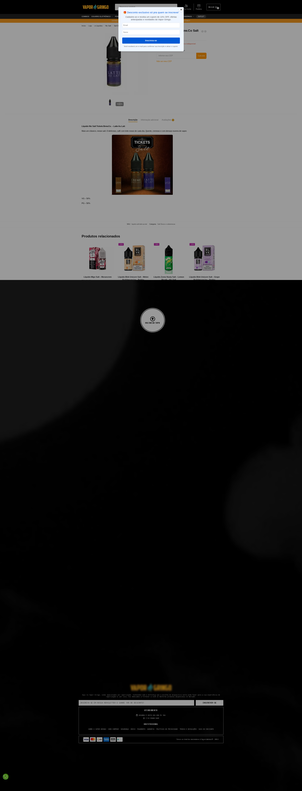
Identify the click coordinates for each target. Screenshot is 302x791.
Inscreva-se (151, 40)
